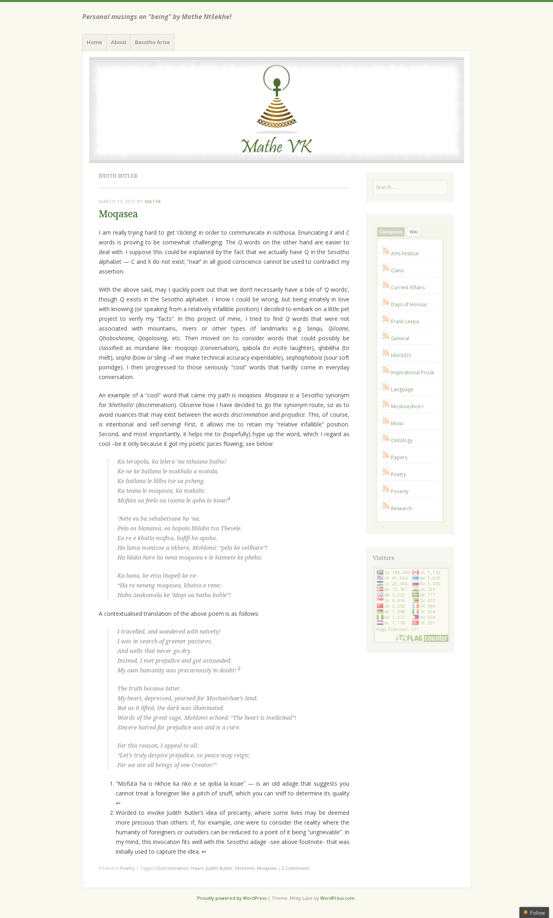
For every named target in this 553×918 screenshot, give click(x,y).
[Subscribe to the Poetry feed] (386, 474)
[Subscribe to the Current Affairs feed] (386, 287)
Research (401, 508)
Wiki (413, 231)
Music (397, 423)
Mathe (153, 201)
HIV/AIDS (401, 355)
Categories (390, 231)
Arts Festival (405, 253)
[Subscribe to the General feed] (386, 338)
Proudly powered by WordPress (231, 898)
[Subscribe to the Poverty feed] (386, 491)
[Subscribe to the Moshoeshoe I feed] (386, 406)
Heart (197, 868)
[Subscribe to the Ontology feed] (386, 440)
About (118, 42)
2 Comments (295, 868)
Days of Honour (409, 304)
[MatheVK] (276, 110)
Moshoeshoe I (407, 406)
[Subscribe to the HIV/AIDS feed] (386, 355)
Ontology (402, 440)
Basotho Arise (152, 42)
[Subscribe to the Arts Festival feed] (386, 253)
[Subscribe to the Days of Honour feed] (386, 304)
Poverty (399, 491)
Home (94, 42)
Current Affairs (408, 287)
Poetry (127, 868)
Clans (397, 270)
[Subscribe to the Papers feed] (386, 457)
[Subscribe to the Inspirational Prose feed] (386, 372)
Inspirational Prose (412, 372)
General (400, 338)
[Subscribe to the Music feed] (386, 423)
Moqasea (118, 214)
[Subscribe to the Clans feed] (386, 270)
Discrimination (173, 868)
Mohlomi (245, 868)
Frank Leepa (405, 321)
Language (402, 389)
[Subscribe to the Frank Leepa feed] (386, 321)
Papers (399, 457)
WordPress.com (337, 898)
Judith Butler (219, 868)
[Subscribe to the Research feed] (386, 508)
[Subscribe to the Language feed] (386, 389)
